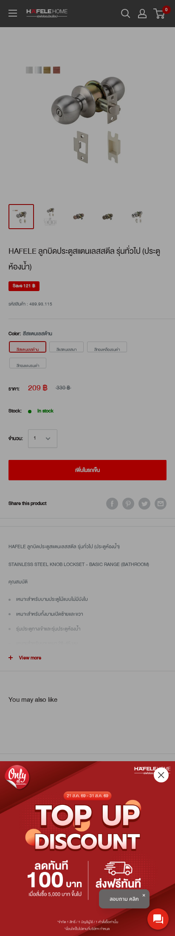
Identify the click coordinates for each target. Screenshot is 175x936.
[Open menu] (12, 13)
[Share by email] (161, 503)
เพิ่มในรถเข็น (87, 470)
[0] (159, 13)
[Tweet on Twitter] (144, 503)
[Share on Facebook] (112, 503)
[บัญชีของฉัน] (142, 13)
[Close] (161, 775)
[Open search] (125, 13)
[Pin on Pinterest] (128, 503)
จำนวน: (15, 438)
